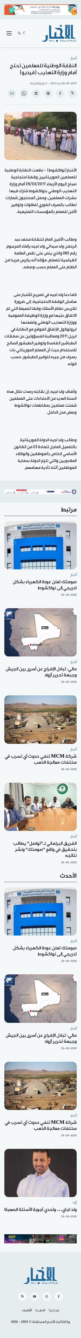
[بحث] (19, 33)
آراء (75, 1202)
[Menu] (9, 33)
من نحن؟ (54, 1310)
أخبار (73, 58)
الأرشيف (27, 1310)
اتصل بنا (40, 1310)
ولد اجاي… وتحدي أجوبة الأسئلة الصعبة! (40, 1209)
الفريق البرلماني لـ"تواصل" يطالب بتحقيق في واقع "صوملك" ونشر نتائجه (45, 849)
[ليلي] (25, 33)
